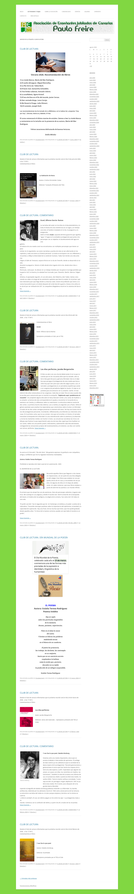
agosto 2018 (93, 270)
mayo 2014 (93, 376)
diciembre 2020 (94, 216)
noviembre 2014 (94, 362)
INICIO (21, 11)
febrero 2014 (93, 383)
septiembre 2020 (94, 223)
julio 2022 (92, 172)
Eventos (77, 11)
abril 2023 (92, 153)
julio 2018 (92, 273)
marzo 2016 (93, 329)
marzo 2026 (93, 87)
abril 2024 (92, 132)
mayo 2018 (93, 277)
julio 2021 (92, 200)
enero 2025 (93, 118)
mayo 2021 (93, 205)
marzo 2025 (93, 113)
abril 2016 (92, 327)
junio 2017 (93, 299)
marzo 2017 (93, 306)
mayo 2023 (93, 150)
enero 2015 (93, 357)
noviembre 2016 (94, 315)
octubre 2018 (93, 266)
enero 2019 (93, 259)
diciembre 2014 (94, 360)
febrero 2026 (93, 89)
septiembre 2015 (94, 343)
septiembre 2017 (94, 296)
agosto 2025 (93, 103)
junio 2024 (93, 127)
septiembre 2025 (94, 101)
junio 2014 (93, 374)
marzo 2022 (93, 181)
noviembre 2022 (94, 165)
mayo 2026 (93, 82)
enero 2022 (93, 186)
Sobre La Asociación (51, 11)
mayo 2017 (93, 301)
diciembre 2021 (94, 188)
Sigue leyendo (25, 291)
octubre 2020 (93, 221)
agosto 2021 (93, 197)
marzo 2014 (93, 381)
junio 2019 (93, 247)
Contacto (23, 16)
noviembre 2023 (94, 141)
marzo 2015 (93, 353)
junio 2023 (93, 148)
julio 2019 (92, 244)
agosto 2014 (93, 369)
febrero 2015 (93, 355)
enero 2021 (93, 214)
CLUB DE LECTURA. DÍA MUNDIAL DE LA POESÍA (44, 537)
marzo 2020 (93, 228)
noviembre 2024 (94, 122)
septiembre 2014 (94, 367)
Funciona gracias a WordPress (28, 886)
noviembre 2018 (94, 263)
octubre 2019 (93, 240)
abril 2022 (92, 179)
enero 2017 (93, 310)
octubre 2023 (93, 143)
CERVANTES (97, 11)
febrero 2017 (93, 308)
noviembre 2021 (94, 190)
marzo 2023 (93, 155)
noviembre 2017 (94, 291)
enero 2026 (93, 92)
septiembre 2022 (94, 169)
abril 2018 (92, 280)
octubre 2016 (93, 317)
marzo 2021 (93, 209)
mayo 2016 (93, 324)
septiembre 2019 (94, 242)
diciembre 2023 (94, 139)
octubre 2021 (93, 193)
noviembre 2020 (94, 219)
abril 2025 (92, 111)
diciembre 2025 (94, 94)
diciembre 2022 (94, 162)
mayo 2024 (93, 129)
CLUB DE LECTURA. (29, 447)
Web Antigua (35, 16)
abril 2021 (92, 207)
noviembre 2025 (94, 96)
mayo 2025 (93, 108)
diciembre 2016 (94, 313)
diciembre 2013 (94, 388)
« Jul (91, 66)
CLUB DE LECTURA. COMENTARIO (37, 215)
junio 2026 (93, 80)
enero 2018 (93, 287)
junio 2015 (93, 345)
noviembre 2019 (94, 237)
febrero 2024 (93, 136)
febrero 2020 (93, 230)
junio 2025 (93, 106)
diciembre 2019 (94, 235)
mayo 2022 (93, 176)
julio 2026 (92, 78)
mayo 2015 (93, 348)
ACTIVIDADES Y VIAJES (34, 11)
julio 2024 (92, 125)
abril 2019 (92, 252)
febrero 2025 (93, 115)
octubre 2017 (93, 294)
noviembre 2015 (94, 338)
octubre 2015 (93, 341)
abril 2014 (92, 378)
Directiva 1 (23, 203)
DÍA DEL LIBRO (72, 523)
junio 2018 (93, 275)
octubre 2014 (93, 364)
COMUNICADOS (66, 11)
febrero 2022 (93, 183)
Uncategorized (40, 139)
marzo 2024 (93, 134)
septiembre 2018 (94, 268)
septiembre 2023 (94, 146)
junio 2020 (93, 226)
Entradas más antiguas (28, 878)
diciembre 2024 (94, 120)
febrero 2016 (93, 331)
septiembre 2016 (94, 320)
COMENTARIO (72, 296)
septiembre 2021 (94, 195)
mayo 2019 (93, 249)
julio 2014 (92, 371)
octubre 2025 (93, 99)
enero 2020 (93, 233)
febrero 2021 (93, 212)
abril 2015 (92, 350)
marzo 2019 (93, 254)
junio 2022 (93, 174)
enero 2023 (93, 160)
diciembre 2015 (94, 336)
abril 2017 (92, 303)
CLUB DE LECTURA (29, 48)
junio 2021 (93, 202)
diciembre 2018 (94, 261)
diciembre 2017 (94, 289)
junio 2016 (93, 322)
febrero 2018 (93, 284)
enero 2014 (93, 385)
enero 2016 (93, 334)
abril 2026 (92, 85)
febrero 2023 (93, 158)
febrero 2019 (93, 256)
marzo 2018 (93, 282)
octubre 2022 (93, 167)
